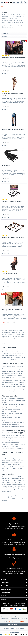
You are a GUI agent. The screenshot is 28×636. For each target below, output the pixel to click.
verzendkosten (19, 603)
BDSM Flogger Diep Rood (9, 273)
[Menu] (2, 2)
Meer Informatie (19, 621)
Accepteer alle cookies (14, 624)
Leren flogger (6, 165)
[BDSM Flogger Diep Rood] (14, 263)
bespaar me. (12, 621)
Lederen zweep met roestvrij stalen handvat (12, 310)
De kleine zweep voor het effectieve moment (12, 94)
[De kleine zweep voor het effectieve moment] (14, 83)
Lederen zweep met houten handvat (13, 129)
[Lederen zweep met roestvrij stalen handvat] (14, 299)
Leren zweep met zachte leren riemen (13, 57)
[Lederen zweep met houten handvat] (14, 119)
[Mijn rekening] (21, 2)
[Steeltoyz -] (7, 2)
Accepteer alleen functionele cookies (14, 628)
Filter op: (5, 33)
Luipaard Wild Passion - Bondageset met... (13, 238)
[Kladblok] (17, 2)
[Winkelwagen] (25, 2)
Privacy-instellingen (14, 632)
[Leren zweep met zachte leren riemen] (14, 48)
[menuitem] (2, 2)
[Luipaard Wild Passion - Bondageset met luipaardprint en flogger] (14, 227)
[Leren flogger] (14, 155)
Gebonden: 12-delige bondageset (12, 201)
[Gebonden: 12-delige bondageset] (14, 191)
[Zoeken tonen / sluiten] (14, 2)
